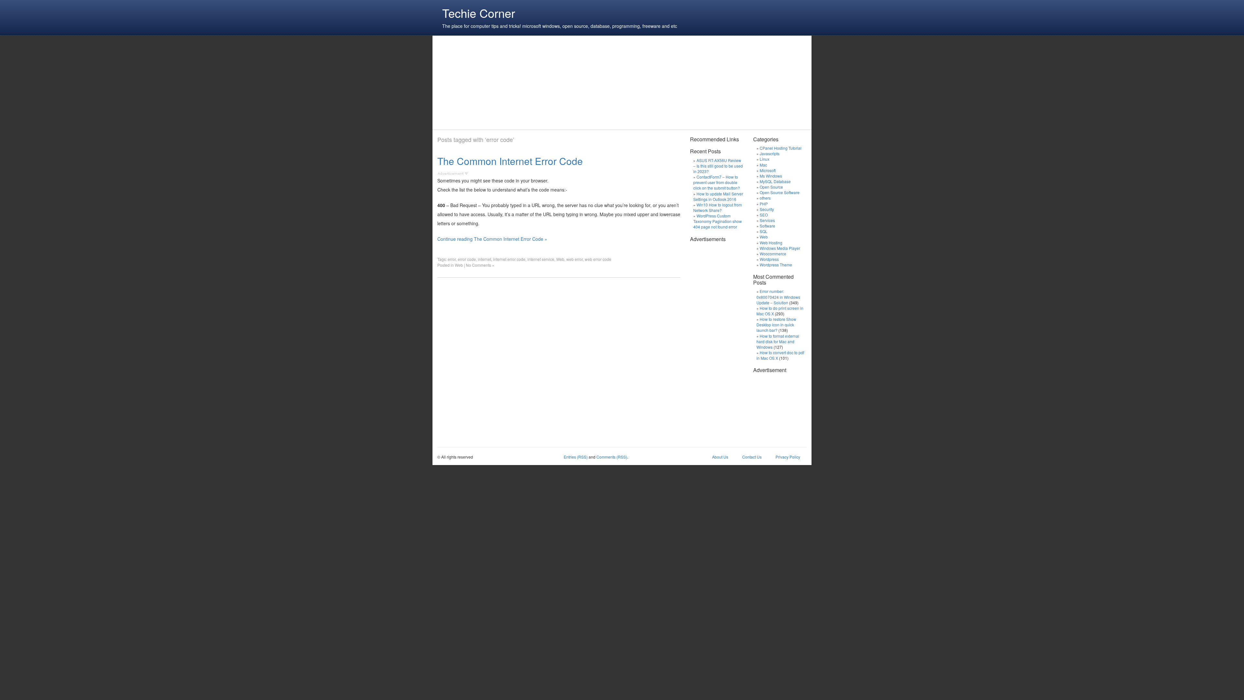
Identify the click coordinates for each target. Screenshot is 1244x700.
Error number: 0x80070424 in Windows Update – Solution (778, 296)
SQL (763, 231)
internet (484, 259)
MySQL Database (775, 181)
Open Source (771, 187)
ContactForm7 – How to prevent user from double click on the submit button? (716, 182)
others (765, 198)
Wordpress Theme (776, 264)
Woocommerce (773, 253)
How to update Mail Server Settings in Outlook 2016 (718, 196)
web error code (598, 259)
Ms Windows (771, 176)
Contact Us (752, 457)
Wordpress (769, 259)
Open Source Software (780, 192)
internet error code (509, 259)
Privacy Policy (788, 457)
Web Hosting (771, 242)
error (452, 259)
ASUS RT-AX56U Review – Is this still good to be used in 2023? (718, 166)
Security (767, 209)
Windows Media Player (780, 248)
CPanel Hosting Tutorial (780, 148)
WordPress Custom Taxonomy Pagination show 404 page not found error (717, 221)
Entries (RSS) (576, 457)
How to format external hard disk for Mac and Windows (777, 341)
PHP (764, 203)
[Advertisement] (555, 82)
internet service (540, 259)
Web (560, 259)
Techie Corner (478, 13)
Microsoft (768, 170)
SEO (764, 214)
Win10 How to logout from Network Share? (717, 207)
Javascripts (769, 153)
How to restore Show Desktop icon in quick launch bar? (776, 324)
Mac (763, 165)
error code (467, 259)
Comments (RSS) (611, 457)
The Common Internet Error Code (510, 161)
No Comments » (480, 265)
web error (574, 259)
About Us (720, 457)
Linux (764, 159)
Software (767, 225)
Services (767, 220)
